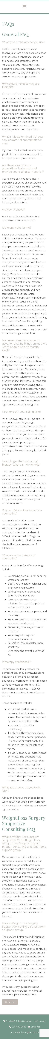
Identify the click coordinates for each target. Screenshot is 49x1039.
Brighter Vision (31, 1032)
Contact (10, 1002)
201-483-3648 (19, 1026)
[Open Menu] (24, 7)
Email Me (35, 1026)
